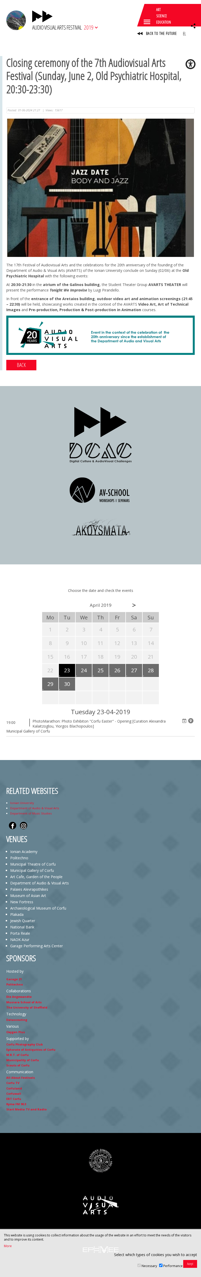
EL (184, 33)
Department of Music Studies (31, 813)
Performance (173, 1266)
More (8, 1246)
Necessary (149, 1266)
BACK (21, 364)
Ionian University (22, 803)
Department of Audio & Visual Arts (34, 808)
